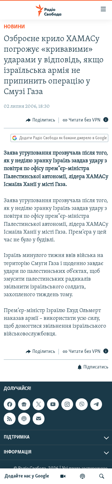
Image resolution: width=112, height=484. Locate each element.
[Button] (40, 120)
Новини (14, 27)
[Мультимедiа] (63, 476)
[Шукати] (101, 476)
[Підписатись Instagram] (67, 404)
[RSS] (10, 419)
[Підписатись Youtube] (53, 404)
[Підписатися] (38, 419)
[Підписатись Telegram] (96, 404)
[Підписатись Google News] (24, 404)
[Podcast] (24, 419)
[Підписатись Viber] (81, 404)
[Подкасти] (82, 476)
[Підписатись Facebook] (10, 404)
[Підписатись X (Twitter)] (38, 404)
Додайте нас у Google (27, 476)
